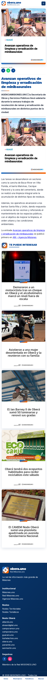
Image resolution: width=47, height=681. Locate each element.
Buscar (41, 679)
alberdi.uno (7, 622)
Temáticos (29, 679)
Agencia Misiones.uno (12, 599)
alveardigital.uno (10, 625)
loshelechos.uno (10, 638)
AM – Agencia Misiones (24, 237)
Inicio (6, 679)
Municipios (17, 679)
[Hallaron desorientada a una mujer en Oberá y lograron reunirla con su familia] (23, 340)
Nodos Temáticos (10, 612)
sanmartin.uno (9, 648)
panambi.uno (8, 645)
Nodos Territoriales (11, 608)
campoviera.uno (10, 631)
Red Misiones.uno (10, 595)
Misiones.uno (8, 592)
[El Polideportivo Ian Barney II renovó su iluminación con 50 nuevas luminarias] (23, 399)
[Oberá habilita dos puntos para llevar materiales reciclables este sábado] (23, 459)
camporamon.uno (10, 628)
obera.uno (7, 641)
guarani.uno (8, 635)
